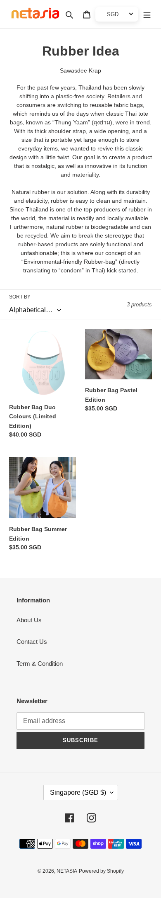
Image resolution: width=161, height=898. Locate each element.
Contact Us (32, 641)
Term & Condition (40, 663)
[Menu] (147, 14)
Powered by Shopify (101, 871)
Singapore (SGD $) (78, 792)
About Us (29, 620)
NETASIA (67, 871)
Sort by (20, 297)
